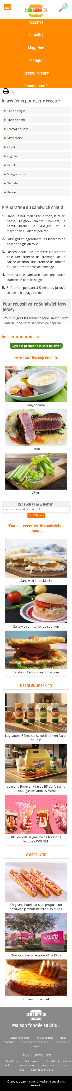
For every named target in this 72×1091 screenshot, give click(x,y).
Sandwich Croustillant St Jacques (36, 672)
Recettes (36, 21)
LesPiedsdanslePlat (42, 1069)
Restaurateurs (36, 72)
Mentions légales (20, 1037)
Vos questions (44, 1037)
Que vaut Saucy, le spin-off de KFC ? (36, 955)
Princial (50, 1061)
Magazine (36, 47)
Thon (36, 449)
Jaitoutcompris (27, 1065)
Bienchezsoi (32, 1061)
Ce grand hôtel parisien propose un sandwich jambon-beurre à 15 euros (36, 907)
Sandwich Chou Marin (36, 581)
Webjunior (48, 1065)
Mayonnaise (36, 405)
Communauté (36, 85)
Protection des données (36, 1042)
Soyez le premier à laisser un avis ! (36, 346)
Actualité (36, 34)
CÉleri (36, 493)
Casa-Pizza (11, 1061)
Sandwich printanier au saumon (36, 626)
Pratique (36, 60)
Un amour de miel (36, 999)
